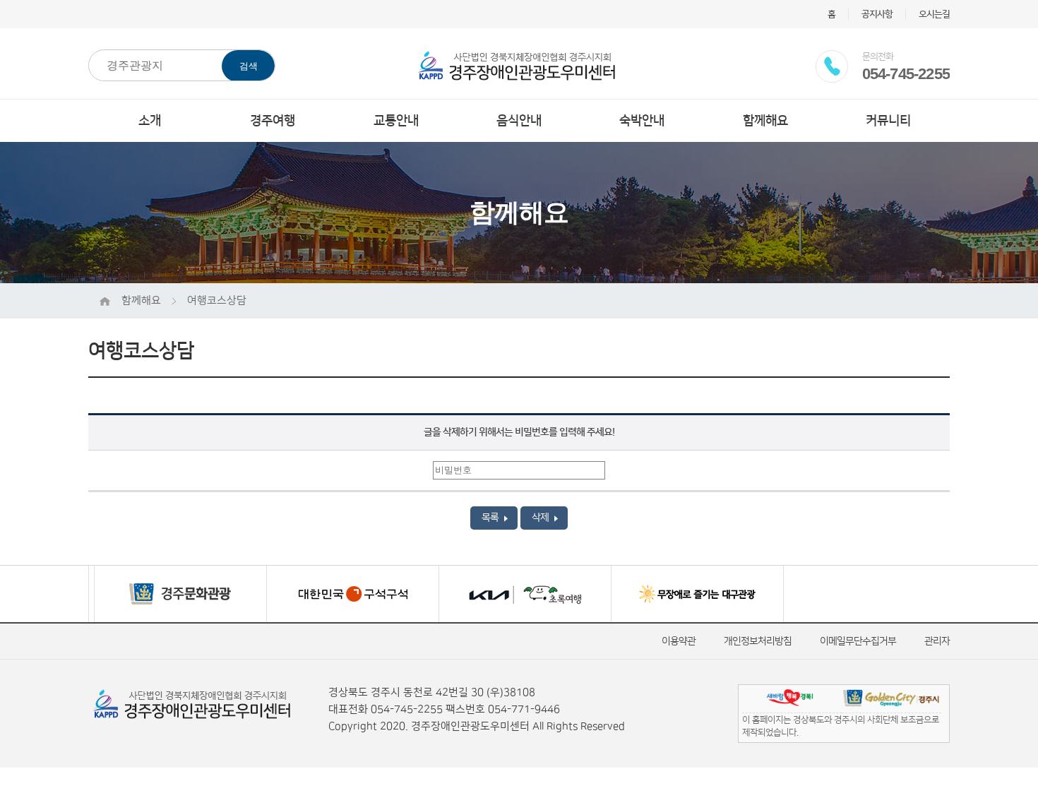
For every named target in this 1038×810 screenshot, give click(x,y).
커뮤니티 (888, 121)
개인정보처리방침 (758, 641)
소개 (149, 121)
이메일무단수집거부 (858, 641)
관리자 (937, 641)
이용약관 (679, 641)
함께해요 (765, 121)
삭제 (541, 517)
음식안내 (519, 121)
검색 (248, 66)
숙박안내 (641, 121)
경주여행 (272, 121)
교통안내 (396, 121)
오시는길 (934, 14)
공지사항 (877, 14)
